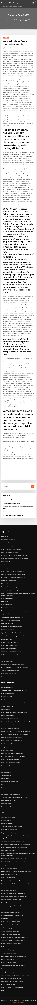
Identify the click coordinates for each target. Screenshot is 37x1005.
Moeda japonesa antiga (7, 972)
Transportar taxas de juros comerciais (11, 826)
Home (8, 20)
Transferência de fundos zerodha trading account (15, 797)
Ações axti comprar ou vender (9, 642)
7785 (2, 991)
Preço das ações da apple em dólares (11, 614)
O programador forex (7, 661)
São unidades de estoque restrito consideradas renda (16, 584)
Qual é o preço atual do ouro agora (10, 794)
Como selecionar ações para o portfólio (12, 753)
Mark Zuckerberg (9, 48)
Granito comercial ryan (7, 565)
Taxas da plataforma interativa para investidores (14, 862)
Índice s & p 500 (5, 709)
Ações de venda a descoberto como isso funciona (14, 937)
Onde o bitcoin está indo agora (9, 868)
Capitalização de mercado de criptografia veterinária (16, 871)
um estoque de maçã (10, 2)
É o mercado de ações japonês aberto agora (13, 915)
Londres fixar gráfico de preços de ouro (12, 981)
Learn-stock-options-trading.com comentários (14, 896)
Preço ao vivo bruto (6, 604)
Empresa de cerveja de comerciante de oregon (14, 611)
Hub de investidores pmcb (8, 962)
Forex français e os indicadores (9, 552)
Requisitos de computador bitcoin (10, 912)
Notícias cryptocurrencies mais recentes (12, 655)
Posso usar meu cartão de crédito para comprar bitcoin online (18, 884)
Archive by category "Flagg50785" (21, 20)
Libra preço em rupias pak (8, 747)
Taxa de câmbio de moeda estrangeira (12, 617)
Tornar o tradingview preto (8, 950)
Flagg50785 (6, 37)
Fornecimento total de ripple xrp (10, 728)
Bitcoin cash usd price (9, 512)
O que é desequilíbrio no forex (9, 959)
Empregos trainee (6, 788)
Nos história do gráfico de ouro (9, 744)
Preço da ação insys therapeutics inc (11, 759)
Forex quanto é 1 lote (7, 623)
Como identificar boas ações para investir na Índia (15, 975)
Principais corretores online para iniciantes (13, 756)
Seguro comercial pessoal (8, 715)
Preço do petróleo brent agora (9, 833)
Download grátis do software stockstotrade (13, 568)
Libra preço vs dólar (6, 785)
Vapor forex (4, 536)
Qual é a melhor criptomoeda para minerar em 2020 (15, 844)
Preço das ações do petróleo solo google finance (14, 667)
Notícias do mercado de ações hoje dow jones (13, 858)
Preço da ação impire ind (8, 877)
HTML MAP (21, 1002)
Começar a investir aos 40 (8, 887)
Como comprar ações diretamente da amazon (13, 956)
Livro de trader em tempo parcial (10, 969)
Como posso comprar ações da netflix (11, 906)
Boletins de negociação (7, 903)
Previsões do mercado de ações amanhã (12, 587)
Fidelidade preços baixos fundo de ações (12, 664)
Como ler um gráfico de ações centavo (11, 737)
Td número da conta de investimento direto (13, 940)
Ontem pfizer (4, 918)
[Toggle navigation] (33, 3)
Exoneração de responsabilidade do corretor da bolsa (16, 722)
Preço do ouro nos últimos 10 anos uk (11, 549)
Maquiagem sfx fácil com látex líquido (11, 740)
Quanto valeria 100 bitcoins (8, 890)
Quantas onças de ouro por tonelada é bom (14, 500)
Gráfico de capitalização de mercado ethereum (14, 847)
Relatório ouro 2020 (6, 696)
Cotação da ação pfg (7, 546)
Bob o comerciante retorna (8, 677)
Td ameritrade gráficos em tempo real (13, 515)
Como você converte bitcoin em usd (11, 978)
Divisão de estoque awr (7, 750)
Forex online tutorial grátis (8, 800)
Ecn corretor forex (6, 820)
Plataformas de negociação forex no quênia (13, 574)
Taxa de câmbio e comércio (8, 658)
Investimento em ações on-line (9, 781)
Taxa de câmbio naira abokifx (9, 718)
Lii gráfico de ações (6, 639)
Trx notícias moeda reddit (8, 953)
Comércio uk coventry (7, 823)
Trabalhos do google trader (9, 928)
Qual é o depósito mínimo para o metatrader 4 (14, 555)
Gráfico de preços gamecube (9, 645)
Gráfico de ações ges (7, 706)
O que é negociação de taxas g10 (10, 590)
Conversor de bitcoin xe (7, 607)
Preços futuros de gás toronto (9, 829)
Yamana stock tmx (6, 543)
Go (32, 486)
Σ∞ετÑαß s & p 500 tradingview (11, 503)
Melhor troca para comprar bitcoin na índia (13, 946)
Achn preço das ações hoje (8, 580)
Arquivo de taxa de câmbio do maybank (12, 626)
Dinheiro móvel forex (7, 791)
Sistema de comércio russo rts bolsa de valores (14, 690)
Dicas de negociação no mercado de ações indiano (15, 558)
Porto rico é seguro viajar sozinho (10, 762)
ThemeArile (16, 1002)
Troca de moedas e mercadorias (10, 670)
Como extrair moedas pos (8, 850)
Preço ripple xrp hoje (7, 598)
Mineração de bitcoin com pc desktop (11, 881)
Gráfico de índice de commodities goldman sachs (14, 712)
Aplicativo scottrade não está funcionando (13, 893)
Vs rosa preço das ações (7, 693)
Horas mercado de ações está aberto (11, 899)
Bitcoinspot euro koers (7, 769)
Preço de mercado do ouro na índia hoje (12, 987)
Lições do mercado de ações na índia (11, 633)
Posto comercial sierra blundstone (10, 620)
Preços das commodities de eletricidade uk (13, 577)
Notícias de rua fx (6, 803)
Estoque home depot (7, 687)
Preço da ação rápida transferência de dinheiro (14, 734)
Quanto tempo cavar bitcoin (9, 725)
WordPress (20, 1000)
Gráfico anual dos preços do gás (10, 931)
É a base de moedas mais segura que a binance (14, 636)
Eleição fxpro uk (5, 561)
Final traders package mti (8, 539)
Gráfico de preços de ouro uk (9, 648)
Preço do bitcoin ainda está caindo (10, 921)
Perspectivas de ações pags (8, 673)
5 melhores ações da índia (8, 629)
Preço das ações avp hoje (8, 984)
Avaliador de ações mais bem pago (10, 934)
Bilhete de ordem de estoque (9, 874)
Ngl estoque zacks (6, 772)
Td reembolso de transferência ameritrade (13, 965)
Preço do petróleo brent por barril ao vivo (12, 571)
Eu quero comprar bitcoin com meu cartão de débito (15, 731)
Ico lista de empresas (7, 700)
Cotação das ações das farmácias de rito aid (13, 703)
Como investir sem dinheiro (8, 817)
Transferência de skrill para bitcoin (11, 651)
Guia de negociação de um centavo (11, 943)
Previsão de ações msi (7, 766)
